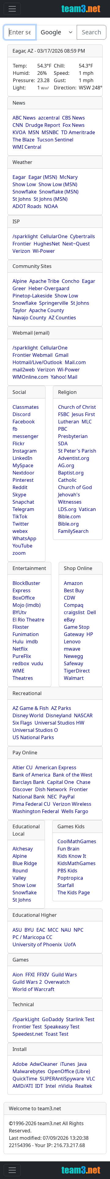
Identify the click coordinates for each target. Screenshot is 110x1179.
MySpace (23, 465)
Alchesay (23, 848)
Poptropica (70, 878)
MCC (53, 930)
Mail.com (75, 362)
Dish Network (51, 789)
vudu (37, 663)
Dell (91, 612)
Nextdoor (24, 472)
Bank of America (31, 774)
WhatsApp (24, 538)
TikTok (20, 516)
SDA (63, 443)
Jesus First (83, 414)
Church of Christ (77, 407)
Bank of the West (72, 774)
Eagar (19, 177)
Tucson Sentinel (55, 139)
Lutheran (68, 421)
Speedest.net (28, 1034)
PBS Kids (67, 870)
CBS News (73, 117)
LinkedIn (22, 458)
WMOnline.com (30, 377)
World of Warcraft (33, 989)
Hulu (18, 641)
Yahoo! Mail (64, 377)
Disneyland (59, 715)
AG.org (66, 465)
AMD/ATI (23, 1086)
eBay (69, 619)
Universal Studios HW (59, 722)
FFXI (30, 974)
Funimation (26, 634)
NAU (66, 930)
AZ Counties (62, 317)
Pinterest (23, 480)
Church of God (75, 487)
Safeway (73, 663)
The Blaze (24, 139)
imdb (32, 641)
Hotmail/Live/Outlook (37, 362)
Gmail (61, 355)
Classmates (26, 407)
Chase (83, 782)
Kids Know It (71, 856)
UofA (70, 944)
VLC (90, 1078)
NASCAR (83, 715)
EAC (40, 930)
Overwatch (57, 982)
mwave (72, 648)
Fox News (74, 125)
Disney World (28, 715)
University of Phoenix (37, 944)
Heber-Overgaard (48, 288)
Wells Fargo (74, 811)
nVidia (65, 1086)
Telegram (23, 509)
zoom (19, 553)
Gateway (74, 634)
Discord (22, 414)
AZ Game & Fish (31, 708)
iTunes (67, 1064)
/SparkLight (26, 1019)
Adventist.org (73, 458)
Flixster (21, 627)
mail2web (24, 369)
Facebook (24, 421)
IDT (39, 1086)
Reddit (20, 487)
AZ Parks (61, 708)
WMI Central (27, 147)
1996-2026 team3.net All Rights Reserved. (46, 1127)
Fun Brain (68, 848)
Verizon (21, 251)
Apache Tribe (44, 281)
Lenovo (72, 641)
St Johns (22, 199)
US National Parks (33, 737)
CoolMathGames (76, 841)
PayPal (67, 796)
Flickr (19, 443)
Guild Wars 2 (27, 982)
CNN (18, 125)
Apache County (46, 310)
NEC (52, 796)
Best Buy (74, 590)
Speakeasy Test (61, 1026)
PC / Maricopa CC (32, 937)
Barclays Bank (29, 782)
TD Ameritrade (78, 132)
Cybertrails (82, 236)
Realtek (83, 1086)
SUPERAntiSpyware (62, 1078)
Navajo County (29, 317)
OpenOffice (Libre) (69, 1071)
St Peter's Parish (77, 450)
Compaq (73, 605)
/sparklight (25, 236)
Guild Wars (64, 974)
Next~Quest (76, 243)
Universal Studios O (35, 730)
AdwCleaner (44, 1064)
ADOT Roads (27, 206)
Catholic (67, 480)
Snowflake (25, 191)
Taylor (20, 310)
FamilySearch (73, 531)
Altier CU (23, 767)
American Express (55, 767)
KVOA (19, 132)
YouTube (22, 545)
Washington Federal (36, 811)
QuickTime (25, 1078)
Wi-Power (44, 251)
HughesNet (47, 243)
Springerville (53, 303)
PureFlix (22, 656)
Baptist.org (71, 472)
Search (91, 32)
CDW (69, 597)
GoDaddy (53, 1019)
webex (20, 531)
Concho (70, 281)
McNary (69, 177)
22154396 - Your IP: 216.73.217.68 (47, 1145)
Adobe (20, 1064)
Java (82, 1064)
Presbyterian (73, 436)
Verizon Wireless (72, 804)
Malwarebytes (29, 1071)
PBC (62, 429)
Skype (19, 494)
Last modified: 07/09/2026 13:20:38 (49, 1138)
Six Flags (22, 722)
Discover (23, 789)
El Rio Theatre (28, 619)
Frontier (22, 243)
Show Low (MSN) (57, 184)
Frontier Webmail (33, 355)
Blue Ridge (25, 863)
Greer (19, 288)
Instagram (25, 450)
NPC (78, 930)
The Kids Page (73, 892)
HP (89, 634)
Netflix (20, 648)
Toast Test (56, 1034)
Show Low (24, 184)
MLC (87, 421)
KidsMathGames (76, 863)
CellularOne (54, 236)
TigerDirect (77, 670)
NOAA (51, 206)
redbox (21, 663)
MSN (33, 132)
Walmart (74, 678)
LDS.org (67, 509)
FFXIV (43, 974)
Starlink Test (80, 1019)
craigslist (74, 612)
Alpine (20, 281)
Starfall (65, 885)
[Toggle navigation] (12, 9)
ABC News (24, 117)
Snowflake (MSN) (59, 191)
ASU (17, 930)
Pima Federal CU (31, 804)
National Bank (29, 796)
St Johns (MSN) (51, 199)
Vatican (87, 509)
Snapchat (23, 502)
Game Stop (77, 627)
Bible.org (68, 523)
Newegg (73, 656)
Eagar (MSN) (42, 177)
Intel (51, 1086)
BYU (29, 930)
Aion (18, 974)
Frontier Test (27, 1026)
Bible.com (69, 516)
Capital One (60, 782)
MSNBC (50, 132)
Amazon (73, 583)
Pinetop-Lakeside (32, 295)
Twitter (21, 523)
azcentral (49, 117)
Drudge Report (42, 125)
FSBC (63, 414)
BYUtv (19, 612)
